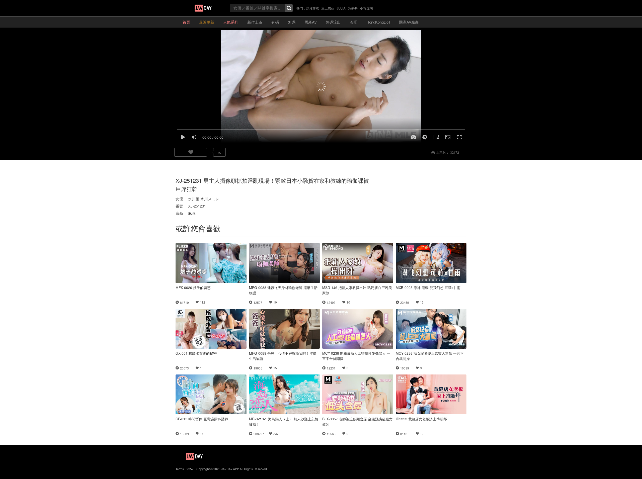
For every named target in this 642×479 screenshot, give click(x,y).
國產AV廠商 (409, 22)
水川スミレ (209, 198)
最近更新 (206, 22)
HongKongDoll (378, 22)
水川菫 (193, 198)
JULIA (341, 8)
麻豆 (192, 213)
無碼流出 (333, 22)
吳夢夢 (353, 8)
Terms (180, 469)
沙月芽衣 (312, 8)
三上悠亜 (327, 8)
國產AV (310, 22)
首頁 (186, 22)
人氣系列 (230, 22)
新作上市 (254, 22)
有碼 (275, 22)
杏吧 (353, 22)
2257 (190, 469)
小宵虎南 (366, 8)
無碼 (291, 22)
